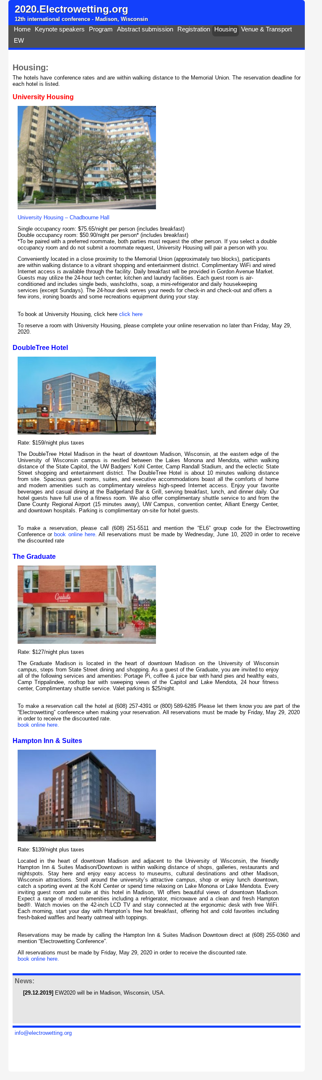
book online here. (76, 534)
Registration (193, 29)
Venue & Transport (266, 29)
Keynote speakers (60, 29)
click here (131, 314)
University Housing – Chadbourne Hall (63, 217)
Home (22, 29)
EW (19, 40)
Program (101, 29)
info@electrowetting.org (43, 1033)
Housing (225, 29)
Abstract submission (145, 29)
